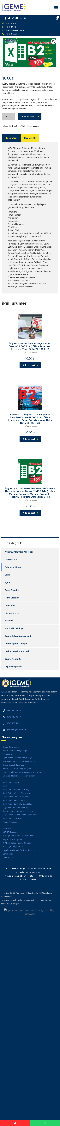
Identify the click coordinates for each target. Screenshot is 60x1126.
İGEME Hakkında (10, 832)
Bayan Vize (8, 853)
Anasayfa (7, 828)
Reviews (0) (30, 138)
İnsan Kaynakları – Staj (21, 876)
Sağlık (5, 786)
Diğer (7, 575)
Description (11, 138)
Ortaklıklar (45, 876)
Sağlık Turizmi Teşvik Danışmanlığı (16, 789)
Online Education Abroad (18, 636)
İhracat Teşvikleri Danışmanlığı (15, 750)
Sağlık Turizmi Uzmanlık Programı (16, 797)
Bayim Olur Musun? (29, 872)
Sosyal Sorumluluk (40, 868)
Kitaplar (9, 620)
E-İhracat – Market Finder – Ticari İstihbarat (19, 776)
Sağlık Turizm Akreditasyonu (14, 818)
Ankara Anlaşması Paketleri (19, 552)
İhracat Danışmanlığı (11, 747)
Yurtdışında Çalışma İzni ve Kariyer (18, 835)
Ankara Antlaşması (10, 822)
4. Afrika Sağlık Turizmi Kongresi (17, 843)
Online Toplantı (13, 659)
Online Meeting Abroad (17, 651)
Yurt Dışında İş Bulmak (13, 846)
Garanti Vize (7, 754)
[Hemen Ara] (15, 1123)
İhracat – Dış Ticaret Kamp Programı (17, 768)
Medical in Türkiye (14, 628)
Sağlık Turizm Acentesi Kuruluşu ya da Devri (20, 815)
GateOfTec (10, 605)
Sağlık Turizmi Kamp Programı (14, 800)
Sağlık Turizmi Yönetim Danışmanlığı (17, 793)
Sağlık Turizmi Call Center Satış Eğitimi (17, 804)
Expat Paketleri (12, 590)
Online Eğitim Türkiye (16, 643)
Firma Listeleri (33, 126)
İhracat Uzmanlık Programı (13, 765)
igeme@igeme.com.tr (15, 30)
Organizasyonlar (13, 666)
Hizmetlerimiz (12, 613)
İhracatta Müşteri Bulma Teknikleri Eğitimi (19, 761)
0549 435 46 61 (12, 27)
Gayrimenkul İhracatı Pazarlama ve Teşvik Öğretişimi (23, 772)
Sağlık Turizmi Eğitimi (11, 782)
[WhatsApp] (45, 1123)
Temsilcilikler (29, 879)
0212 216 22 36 (12, 34)
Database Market (19, 126)
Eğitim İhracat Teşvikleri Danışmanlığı (17, 758)
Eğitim (8, 582)
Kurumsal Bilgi (16, 868)
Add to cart (28, 116)
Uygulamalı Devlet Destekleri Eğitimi (17, 807)
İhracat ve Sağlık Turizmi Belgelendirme (18, 811)
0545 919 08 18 (12, 23)
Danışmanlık (11, 559)
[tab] (11, 138)
